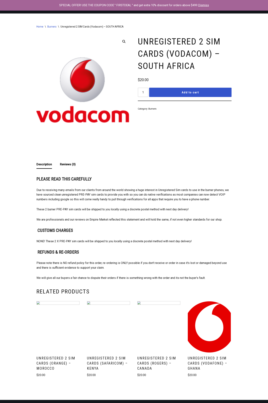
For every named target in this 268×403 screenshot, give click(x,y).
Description (44, 164)
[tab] (44, 165)
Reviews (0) (68, 164)
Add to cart (190, 92)
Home (39, 26)
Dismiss (203, 5)
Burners (52, 26)
